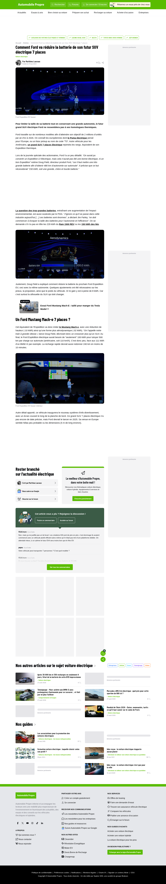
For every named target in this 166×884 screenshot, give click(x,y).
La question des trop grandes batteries (36, 210)
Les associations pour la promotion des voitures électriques (53, 734)
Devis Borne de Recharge (75, 852)
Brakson (125, 876)
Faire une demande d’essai (122, 802)
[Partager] (103, 62)
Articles (26, 43)
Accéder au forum (66, 520)
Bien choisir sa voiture (57, 13)
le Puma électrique (77, 138)
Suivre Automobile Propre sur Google (81, 828)
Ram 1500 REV (66, 224)
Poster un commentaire (45, 520)
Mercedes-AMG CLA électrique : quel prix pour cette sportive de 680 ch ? (128, 692)
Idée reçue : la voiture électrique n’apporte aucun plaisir (124, 750)
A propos (20, 830)
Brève (147, 665)
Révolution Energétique (74, 844)
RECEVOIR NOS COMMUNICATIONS (76, 809)
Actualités (21, 13)
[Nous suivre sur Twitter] (22, 823)
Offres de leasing (117, 798)
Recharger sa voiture (103, 13)
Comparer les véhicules (120, 811)
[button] (60, 550)
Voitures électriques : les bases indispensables (55, 739)
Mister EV (68, 848)
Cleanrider (69, 839)
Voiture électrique (22, 56)
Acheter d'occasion (125, 13)
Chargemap (69, 857)
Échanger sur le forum (119, 820)
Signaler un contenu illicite (118, 873)
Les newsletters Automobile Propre (79, 814)
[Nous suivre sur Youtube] (27, 823)
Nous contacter (24, 839)
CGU (133, 873)
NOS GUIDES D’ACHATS (117, 827)
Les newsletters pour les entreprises (79, 819)
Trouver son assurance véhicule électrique (128, 807)
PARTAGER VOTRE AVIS (71, 794)
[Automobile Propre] (31, 4)
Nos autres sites (69, 835)
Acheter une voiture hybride (119, 836)
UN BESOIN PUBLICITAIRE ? (119, 847)
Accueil (18, 43)
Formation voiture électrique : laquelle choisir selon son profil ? (58, 750)
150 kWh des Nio (90, 224)
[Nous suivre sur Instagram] (32, 823)
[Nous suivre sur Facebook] (18, 823)
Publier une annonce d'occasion (124, 816)
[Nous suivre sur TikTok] (37, 823)
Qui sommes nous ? (27, 835)
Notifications (76, 873)
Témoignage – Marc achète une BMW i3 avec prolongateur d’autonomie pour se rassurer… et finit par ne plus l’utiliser (58, 692)
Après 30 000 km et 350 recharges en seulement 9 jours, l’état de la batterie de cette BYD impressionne (59, 675)
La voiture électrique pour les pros (122, 840)
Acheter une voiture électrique (120, 831)
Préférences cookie (61, 873)
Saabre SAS (98, 876)
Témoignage (138, 665)
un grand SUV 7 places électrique (45, 145)
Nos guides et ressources (75, 824)
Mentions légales (89, 873)
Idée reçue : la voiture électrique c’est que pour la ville (126, 766)
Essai (129, 665)
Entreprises (144, 13)
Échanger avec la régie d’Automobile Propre (125, 852)
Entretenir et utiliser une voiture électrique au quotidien (126, 755)
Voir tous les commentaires (60, 567)
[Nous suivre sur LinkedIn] (42, 823)
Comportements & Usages (47, 698)
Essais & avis (37, 13)
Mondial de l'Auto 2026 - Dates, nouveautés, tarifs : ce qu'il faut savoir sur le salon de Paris (128, 708)
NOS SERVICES (113, 794)
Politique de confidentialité (42, 873)
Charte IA (102, 873)
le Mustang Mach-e (69, 327)
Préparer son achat (80, 13)
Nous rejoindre (24, 844)
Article (122, 665)
